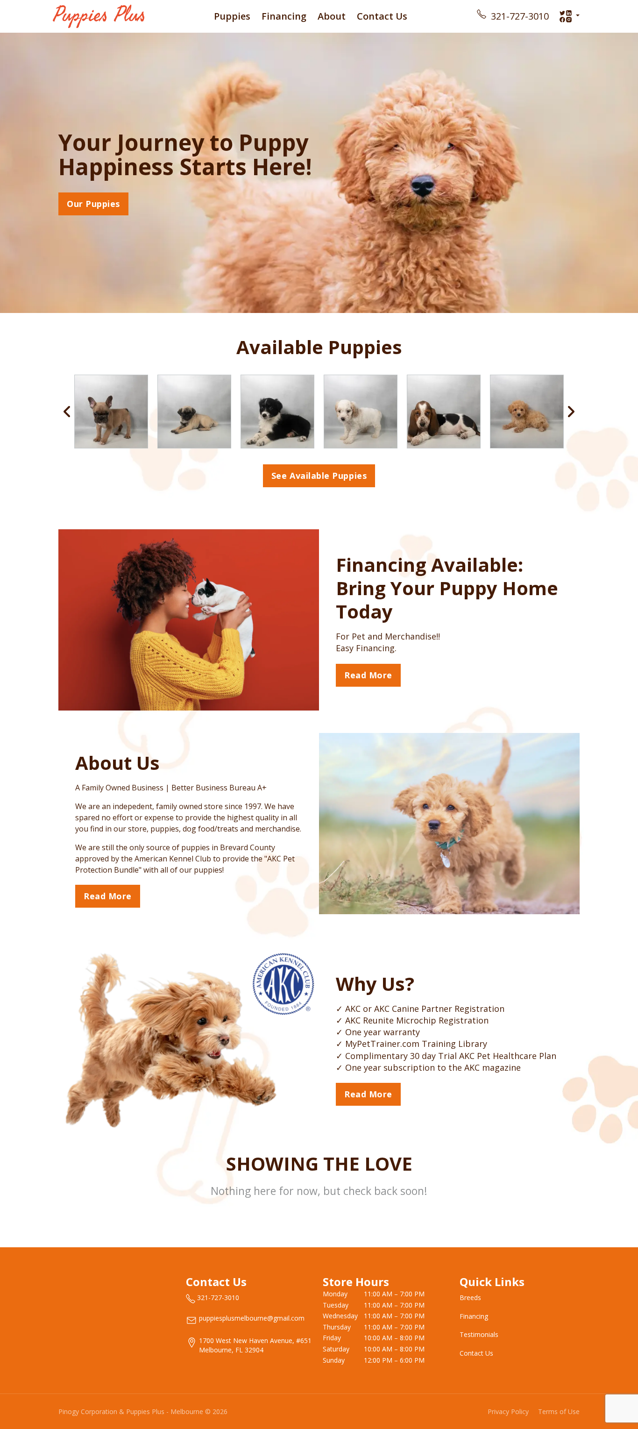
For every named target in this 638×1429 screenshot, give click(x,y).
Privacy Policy (508, 1411)
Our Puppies (93, 203)
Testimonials (479, 1334)
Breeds (470, 1297)
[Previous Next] (319, 411)
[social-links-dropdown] (569, 16)
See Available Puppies (319, 475)
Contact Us (382, 16)
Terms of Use (559, 1411)
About (332, 16)
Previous (67, 411)
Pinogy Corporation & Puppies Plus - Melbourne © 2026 (142, 1411)
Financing (284, 16)
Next (570, 411)
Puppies (232, 16)
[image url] (98, 15)
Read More (368, 675)
